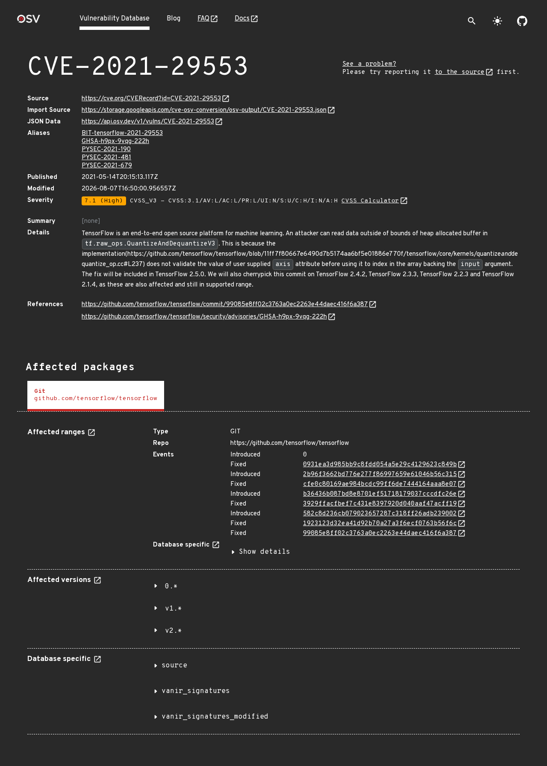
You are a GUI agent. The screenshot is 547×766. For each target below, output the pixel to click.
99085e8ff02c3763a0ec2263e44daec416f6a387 (380, 533)
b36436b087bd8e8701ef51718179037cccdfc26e (380, 494)
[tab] (95, 396)
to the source (460, 72)
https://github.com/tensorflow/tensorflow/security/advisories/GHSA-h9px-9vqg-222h (204, 317)
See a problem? (369, 64)
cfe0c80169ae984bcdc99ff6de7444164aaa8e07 (380, 484)
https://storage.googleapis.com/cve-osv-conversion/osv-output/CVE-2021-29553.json (204, 110)
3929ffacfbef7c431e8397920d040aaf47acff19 (380, 504)
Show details (264, 552)
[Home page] (28, 21)
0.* (171, 586)
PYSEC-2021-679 (107, 166)
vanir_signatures (196, 691)
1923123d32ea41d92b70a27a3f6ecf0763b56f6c (380, 524)
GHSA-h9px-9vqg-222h (115, 141)
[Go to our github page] (522, 21)
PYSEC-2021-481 (106, 158)
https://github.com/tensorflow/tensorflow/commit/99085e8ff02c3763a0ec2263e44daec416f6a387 (225, 305)
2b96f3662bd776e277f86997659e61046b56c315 (380, 475)
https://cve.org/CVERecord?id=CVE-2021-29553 (151, 99)
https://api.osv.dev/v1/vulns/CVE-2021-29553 (148, 122)
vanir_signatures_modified (215, 717)
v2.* (173, 631)
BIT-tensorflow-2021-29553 (122, 133)
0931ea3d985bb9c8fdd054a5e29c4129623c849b (380, 465)
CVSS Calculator (370, 201)
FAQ (203, 19)
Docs (242, 19)
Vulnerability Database (114, 19)
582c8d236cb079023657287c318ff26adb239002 (380, 514)
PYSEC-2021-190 (106, 150)
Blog (173, 19)
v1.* (173, 609)
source (174, 665)
